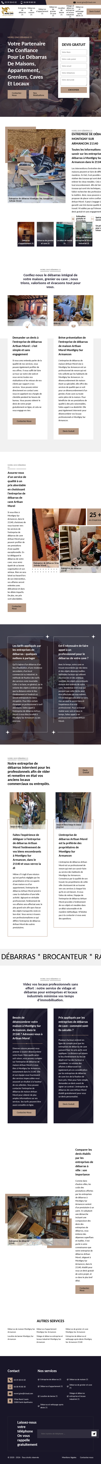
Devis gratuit (68, 431)
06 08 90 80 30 (20, 1387)
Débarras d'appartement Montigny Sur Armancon (46, 1330)
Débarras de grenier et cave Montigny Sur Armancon (77, 1330)
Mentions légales (69, 1457)
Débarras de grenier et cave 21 (53, 11)
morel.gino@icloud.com (23, 1394)
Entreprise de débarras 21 (22, 11)
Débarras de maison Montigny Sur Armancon (21, 1330)
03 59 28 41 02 (20, 1380)
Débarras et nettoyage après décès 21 (80, 11)
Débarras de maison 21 (31, 11)
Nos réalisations (38, 94)
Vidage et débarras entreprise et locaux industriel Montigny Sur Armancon (50, 1339)
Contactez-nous (17, 94)
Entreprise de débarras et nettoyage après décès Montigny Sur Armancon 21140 (79, 1339)
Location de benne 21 (61, 11)
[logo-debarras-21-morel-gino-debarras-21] (7, 12)
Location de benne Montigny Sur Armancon (21, 1337)
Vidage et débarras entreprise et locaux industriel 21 (70, 11)
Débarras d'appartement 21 (42, 11)
